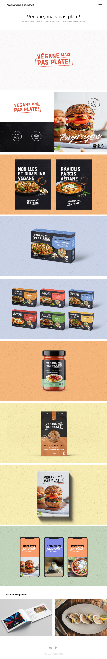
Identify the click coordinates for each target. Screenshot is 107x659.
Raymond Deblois (19, 5)
